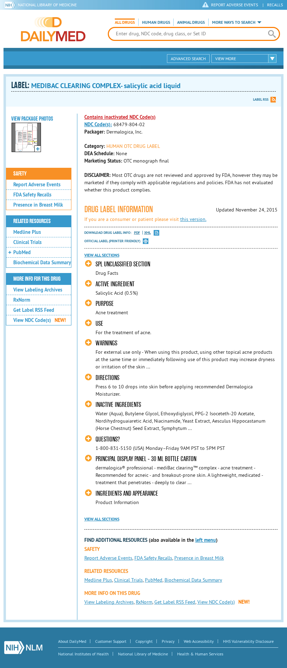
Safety (20, 173)
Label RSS (260, 99)
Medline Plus (27, 232)
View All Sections (101, 255)
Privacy (168, 641)
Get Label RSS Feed (33, 310)
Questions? (108, 439)
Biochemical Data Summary (42, 262)
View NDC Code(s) (39, 320)
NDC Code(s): (98, 124)
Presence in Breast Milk (38, 205)
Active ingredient (115, 284)
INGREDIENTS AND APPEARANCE (127, 493)
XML (147, 233)
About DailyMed (72, 641)
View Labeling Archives (37, 290)
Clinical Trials (27, 242)
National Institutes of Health (83, 653)
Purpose (105, 304)
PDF (137, 233)
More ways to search (233, 22)
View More (225, 58)
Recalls (275, 4)
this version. (193, 219)
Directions (107, 378)
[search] (272, 34)
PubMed (22, 252)
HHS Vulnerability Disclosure (248, 641)
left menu (205, 540)
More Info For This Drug (37, 278)
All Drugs (125, 22)
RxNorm (21, 300)
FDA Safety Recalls (32, 195)
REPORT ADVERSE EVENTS (234, 4)
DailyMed (53, 29)
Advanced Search (188, 58)
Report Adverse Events (37, 184)
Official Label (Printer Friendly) (112, 241)
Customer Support (110, 641)
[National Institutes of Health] (11, 4)
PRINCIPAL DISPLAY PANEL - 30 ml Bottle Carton (146, 459)
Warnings (106, 343)
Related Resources (32, 221)
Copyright (144, 641)
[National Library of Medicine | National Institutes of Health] (23, 647)
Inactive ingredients (118, 405)
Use (99, 323)
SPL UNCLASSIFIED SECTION (123, 264)
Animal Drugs (191, 22)
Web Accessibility (199, 641)
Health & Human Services (200, 653)
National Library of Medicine (47, 4)
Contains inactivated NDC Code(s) (120, 117)
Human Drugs (156, 22)
